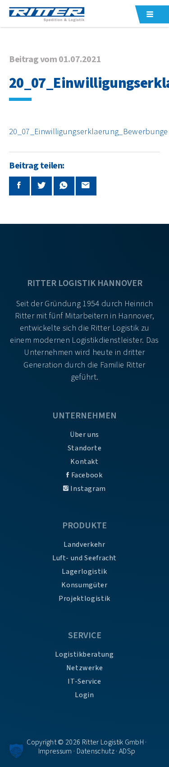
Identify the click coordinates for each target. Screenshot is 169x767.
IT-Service (84, 681)
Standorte (85, 448)
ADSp (127, 751)
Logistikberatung (84, 654)
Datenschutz (96, 751)
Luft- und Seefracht (84, 558)
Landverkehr (84, 544)
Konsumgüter (84, 585)
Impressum (55, 751)
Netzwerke (84, 667)
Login (84, 694)
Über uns (84, 434)
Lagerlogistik (84, 571)
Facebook (86, 475)
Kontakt (84, 461)
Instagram (87, 488)
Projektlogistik (84, 598)
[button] (16, 751)
